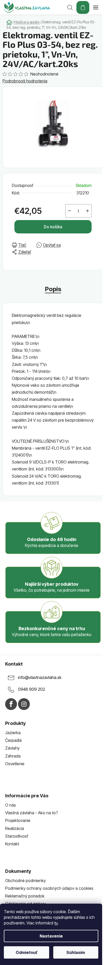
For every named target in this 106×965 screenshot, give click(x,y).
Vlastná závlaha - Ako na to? (31, 812)
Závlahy (12, 748)
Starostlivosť (16, 836)
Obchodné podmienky (25, 880)
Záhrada (13, 756)
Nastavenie (51, 936)
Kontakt (12, 843)
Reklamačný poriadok (25, 895)
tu (56, 922)
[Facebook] (11, 704)
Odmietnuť (26, 952)
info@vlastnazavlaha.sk (39, 677)
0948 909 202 (31, 689)
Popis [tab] (53, 289)
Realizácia (14, 828)
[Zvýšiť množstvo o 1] (87, 210)
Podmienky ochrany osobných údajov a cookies (49, 888)
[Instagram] (24, 704)
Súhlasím (75, 952)
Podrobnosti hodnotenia (25, 80)
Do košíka (53, 226)
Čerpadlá (13, 740)
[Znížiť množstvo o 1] (69, 210)
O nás (10, 805)
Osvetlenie (14, 763)
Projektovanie (17, 820)
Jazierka (13, 732)
